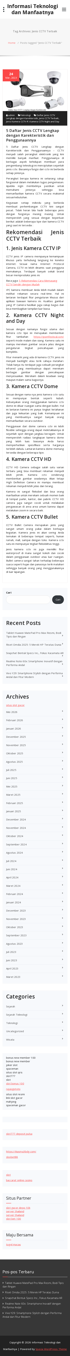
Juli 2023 (11, 952)
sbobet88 (12, 1157)
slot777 (10, 1076)
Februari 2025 (14, 803)
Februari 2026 (14, 720)
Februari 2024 (14, 894)
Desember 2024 (16, 819)
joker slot (12, 1065)
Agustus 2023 (14, 943)
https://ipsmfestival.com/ (49, 336)
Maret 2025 (13, 794)
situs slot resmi (15, 1094)
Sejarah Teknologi (16, 1014)
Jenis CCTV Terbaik (49, 118)
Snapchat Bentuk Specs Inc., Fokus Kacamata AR (35, 653)
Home (11, 42)
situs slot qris (14, 1072)
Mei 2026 (12, 712)
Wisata (10, 1039)
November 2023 (16, 919)
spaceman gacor (16, 1105)
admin (11, 115)
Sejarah (10, 1006)
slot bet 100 (13, 1218)
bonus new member (18, 1061)
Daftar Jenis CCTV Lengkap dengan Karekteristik (30, 117)
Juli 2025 (11, 770)
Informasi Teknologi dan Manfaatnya (32, 9)
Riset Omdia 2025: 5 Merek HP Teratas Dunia (33, 644)
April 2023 (12, 968)
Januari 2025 (13, 811)
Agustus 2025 (14, 761)
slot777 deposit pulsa (19, 1133)
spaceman (12, 1068)
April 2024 (12, 877)
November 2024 (16, 827)
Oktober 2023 (14, 927)
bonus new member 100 (21, 1057)
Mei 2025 (12, 786)
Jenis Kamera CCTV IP (17, 121)
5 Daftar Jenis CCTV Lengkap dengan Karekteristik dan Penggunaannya (32, 135)
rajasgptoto (13, 1089)
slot (8, 1079)
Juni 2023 (11, 960)
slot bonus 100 (15, 1083)
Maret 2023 (13, 977)
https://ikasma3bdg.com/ (21, 1151)
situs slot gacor (15, 705)
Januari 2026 (13, 728)
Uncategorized (15, 1031)
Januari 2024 (13, 902)
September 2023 (16, 935)
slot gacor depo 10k (18, 1207)
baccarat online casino (19, 1180)
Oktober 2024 (14, 836)
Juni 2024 (11, 869)
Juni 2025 (11, 778)
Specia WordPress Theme (51, 1349)
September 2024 (16, 844)
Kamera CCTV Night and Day (44, 121)
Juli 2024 (11, 861)
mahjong (11, 1101)
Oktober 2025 (14, 753)
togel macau (13, 1244)
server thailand (15, 1211)
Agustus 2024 (14, 852)
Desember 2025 (16, 736)
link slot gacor (14, 1097)
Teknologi (25, 115)
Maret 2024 (13, 885)
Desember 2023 (16, 910)
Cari (8, 592)
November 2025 (16, 745)
